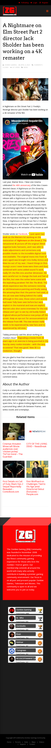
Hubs (26, 742)
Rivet (18, 634)
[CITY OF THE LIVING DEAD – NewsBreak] (37, 439)
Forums (18, 742)
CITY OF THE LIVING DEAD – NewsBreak (36, 445)
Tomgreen (21, 650)
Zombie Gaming (10, 65)
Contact (32, 744)
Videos (41, 742)
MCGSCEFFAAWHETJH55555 (29, 658)
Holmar (19, 642)
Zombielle (21, 626)
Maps (33, 742)
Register (45, 2)
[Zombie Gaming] (10, 15)
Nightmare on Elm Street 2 (29, 240)
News (26, 67)
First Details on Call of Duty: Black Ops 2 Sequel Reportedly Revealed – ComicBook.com (13, 486)
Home (9, 742)
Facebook (22, 234)
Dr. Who (20, 618)
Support (23, 744)
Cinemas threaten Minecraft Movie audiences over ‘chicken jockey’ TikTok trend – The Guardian (13, 450)
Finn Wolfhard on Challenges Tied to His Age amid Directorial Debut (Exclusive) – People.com (35, 488)
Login (35, 2)
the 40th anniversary (21, 185)
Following (25, 2)
